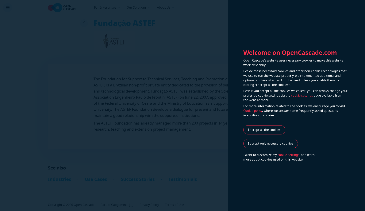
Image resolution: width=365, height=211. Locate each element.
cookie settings (302, 95)
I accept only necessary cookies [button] (270, 143)
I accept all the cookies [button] (264, 130)
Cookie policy (252, 111)
